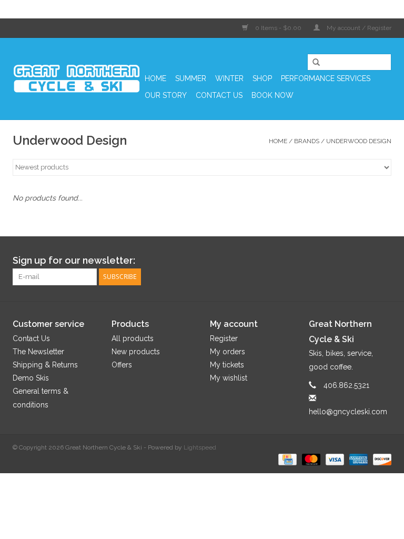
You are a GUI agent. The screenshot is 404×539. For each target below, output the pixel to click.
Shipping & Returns (45, 365)
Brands (306, 141)
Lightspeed (200, 447)
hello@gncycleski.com (348, 411)
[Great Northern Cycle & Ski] (77, 79)
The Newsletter (38, 351)
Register (224, 338)
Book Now (272, 95)
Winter (229, 78)
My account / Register (358, 28)
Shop (262, 78)
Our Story (166, 95)
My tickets (227, 365)
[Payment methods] (286, 459)
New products (136, 351)
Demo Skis (31, 378)
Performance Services (325, 78)
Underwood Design (358, 141)
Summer (190, 78)
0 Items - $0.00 (278, 28)
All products (133, 338)
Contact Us (219, 95)
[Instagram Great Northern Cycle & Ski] (383, 260)
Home (155, 78)
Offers (122, 365)
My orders (227, 351)
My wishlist (228, 378)
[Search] (312, 63)
